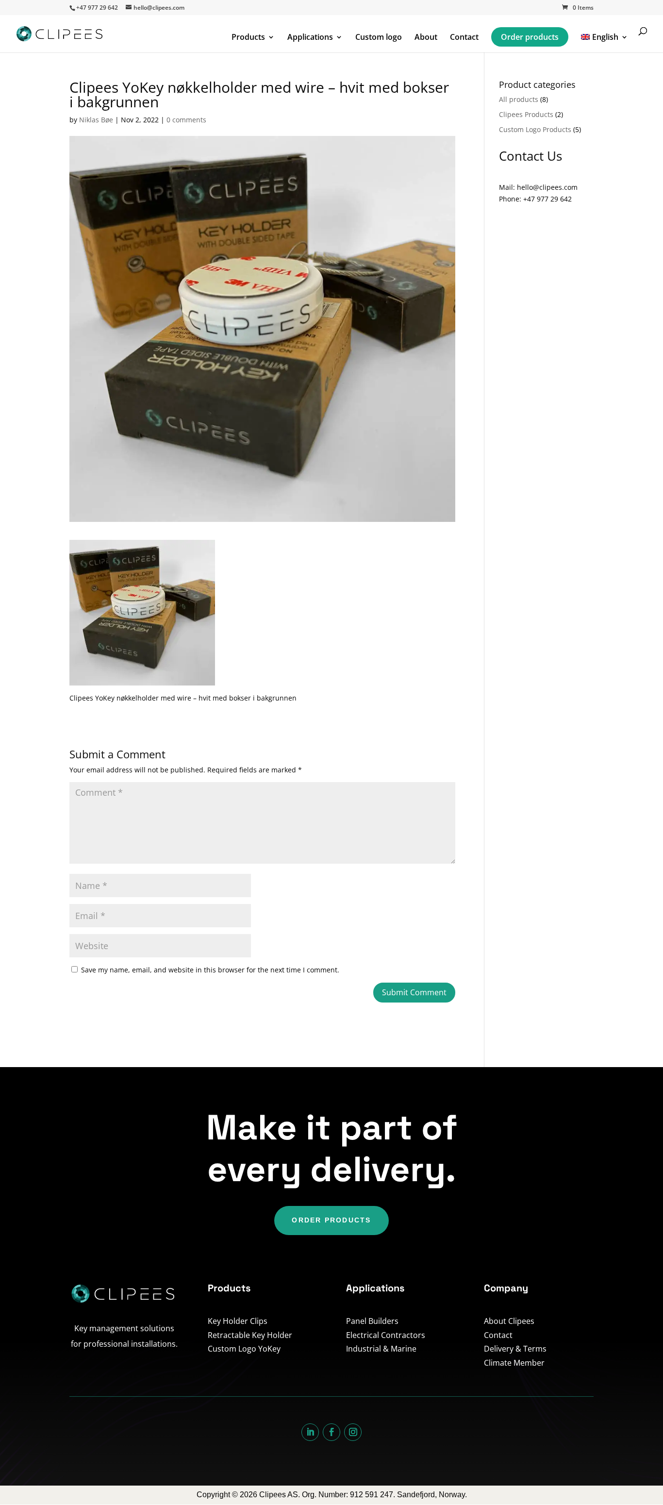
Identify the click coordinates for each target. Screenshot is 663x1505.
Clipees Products (526, 114)
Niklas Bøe (96, 119)
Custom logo (378, 37)
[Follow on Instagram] (353, 1432)
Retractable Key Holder (250, 1335)
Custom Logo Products (535, 129)
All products (518, 99)
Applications (310, 37)
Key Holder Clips (237, 1321)
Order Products (331, 1220)
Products (248, 37)
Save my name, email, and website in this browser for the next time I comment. (210, 969)
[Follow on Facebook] (331, 1432)
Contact (464, 37)
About (425, 37)
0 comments (186, 119)
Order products (530, 37)
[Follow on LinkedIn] (310, 1432)
